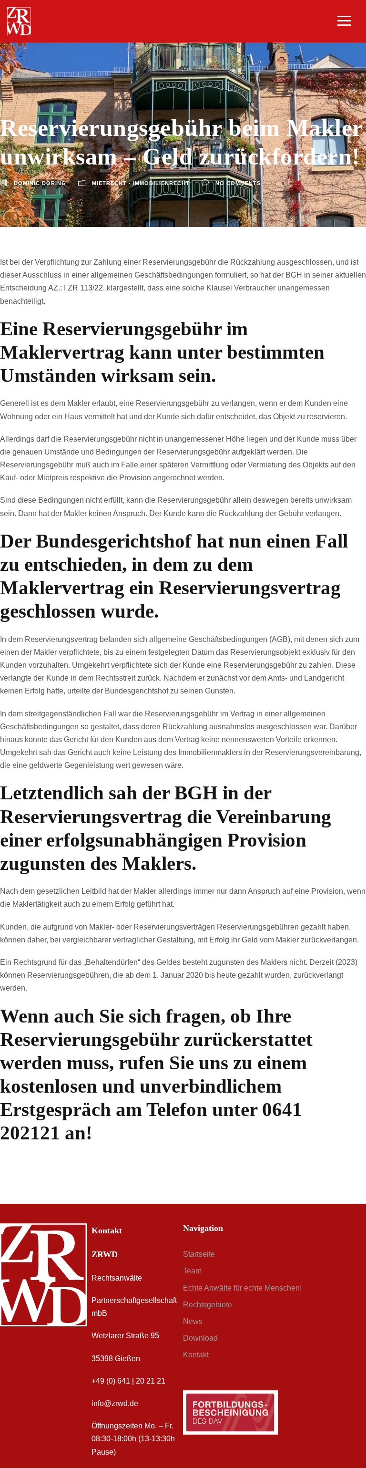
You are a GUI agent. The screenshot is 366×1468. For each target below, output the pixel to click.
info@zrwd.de (115, 1403)
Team (192, 1271)
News (193, 1321)
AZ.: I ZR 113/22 (75, 288)
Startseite (199, 1254)
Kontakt (196, 1355)
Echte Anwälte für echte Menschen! (242, 1288)
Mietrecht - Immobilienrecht (141, 183)
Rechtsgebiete (207, 1305)
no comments (238, 183)
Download (200, 1338)
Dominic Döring (40, 183)
